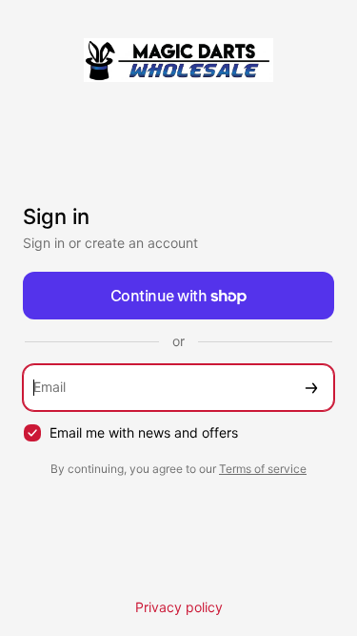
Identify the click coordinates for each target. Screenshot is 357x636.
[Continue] (311, 387)
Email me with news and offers (144, 432)
